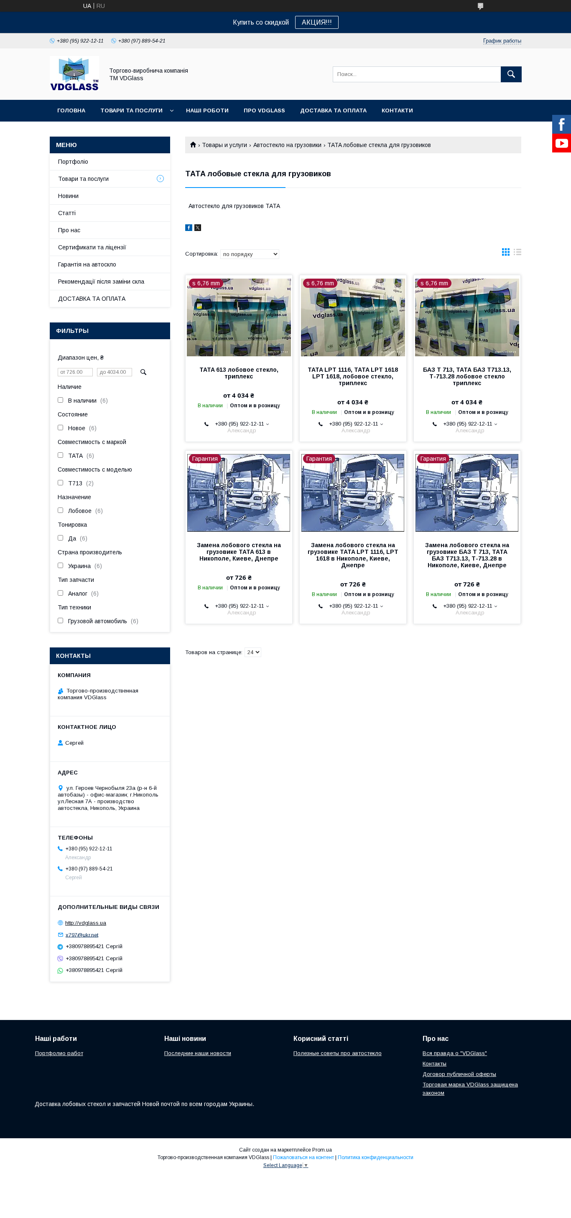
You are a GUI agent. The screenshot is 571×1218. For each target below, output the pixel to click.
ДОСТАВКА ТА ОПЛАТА (91, 298)
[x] (197, 229)
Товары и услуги (224, 145)
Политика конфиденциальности (375, 1157)
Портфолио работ (59, 1053)
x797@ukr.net (82, 934)
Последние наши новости (197, 1053)
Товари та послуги (131, 110)
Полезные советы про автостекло (337, 1053)
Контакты (434, 1064)
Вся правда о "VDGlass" (455, 1053)
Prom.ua (322, 1150)
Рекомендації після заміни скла (101, 281)
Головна (71, 110)
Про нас (69, 230)
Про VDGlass (264, 110)
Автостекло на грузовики (287, 145)
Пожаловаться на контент (303, 1157)
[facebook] (188, 229)
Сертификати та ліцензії (92, 247)
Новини (68, 196)
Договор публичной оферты (459, 1074)
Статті (67, 213)
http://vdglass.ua (85, 923)
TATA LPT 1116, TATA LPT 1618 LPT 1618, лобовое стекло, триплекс (353, 376)
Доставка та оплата (333, 110)
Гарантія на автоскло (87, 264)
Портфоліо (73, 161)
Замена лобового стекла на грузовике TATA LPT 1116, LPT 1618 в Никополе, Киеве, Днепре (353, 555)
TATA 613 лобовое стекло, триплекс (238, 373)
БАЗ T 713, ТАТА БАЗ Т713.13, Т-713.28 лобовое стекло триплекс (467, 376)
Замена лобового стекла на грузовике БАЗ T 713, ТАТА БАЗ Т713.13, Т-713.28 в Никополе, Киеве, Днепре (467, 555)
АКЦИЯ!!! (317, 22)
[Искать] (511, 74)
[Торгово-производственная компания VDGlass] (74, 89)
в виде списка (517, 254)
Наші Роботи (207, 110)
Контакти (397, 110)
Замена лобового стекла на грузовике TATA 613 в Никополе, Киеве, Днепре (239, 552)
